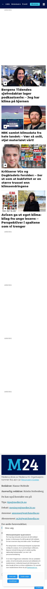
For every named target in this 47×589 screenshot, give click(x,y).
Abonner (35, 4)
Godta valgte (25, 576)
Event (24, 4)
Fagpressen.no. (32, 567)
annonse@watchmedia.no (25, 513)
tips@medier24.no (17, 502)
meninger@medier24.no (22, 507)
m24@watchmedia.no (27, 518)
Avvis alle (12, 576)
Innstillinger (39, 587)
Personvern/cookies (30, 480)
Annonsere (16, 4)
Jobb (7, 4)
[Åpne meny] (44, 4)
